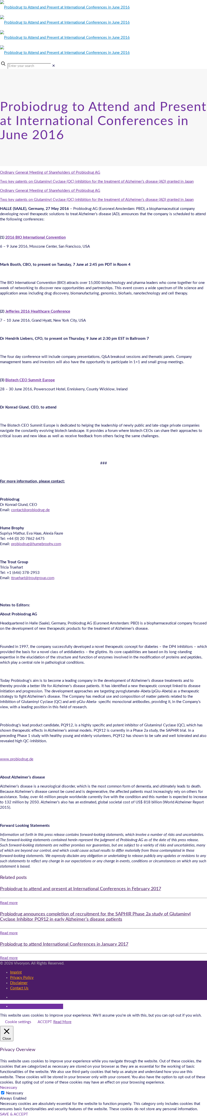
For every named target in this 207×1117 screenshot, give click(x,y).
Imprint (16, 972)
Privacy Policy (22, 978)
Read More (62, 1022)
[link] (53, 66)
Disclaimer (19, 983)
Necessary (14, 1093)
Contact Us (19, 988)
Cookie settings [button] (18, 1022)
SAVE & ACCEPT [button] (14, 1114)
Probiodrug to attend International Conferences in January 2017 (64, 944)
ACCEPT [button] (45, 1022)
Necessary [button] (8, 1088)
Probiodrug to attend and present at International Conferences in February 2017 (80, 889)
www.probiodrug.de (16, 759)
